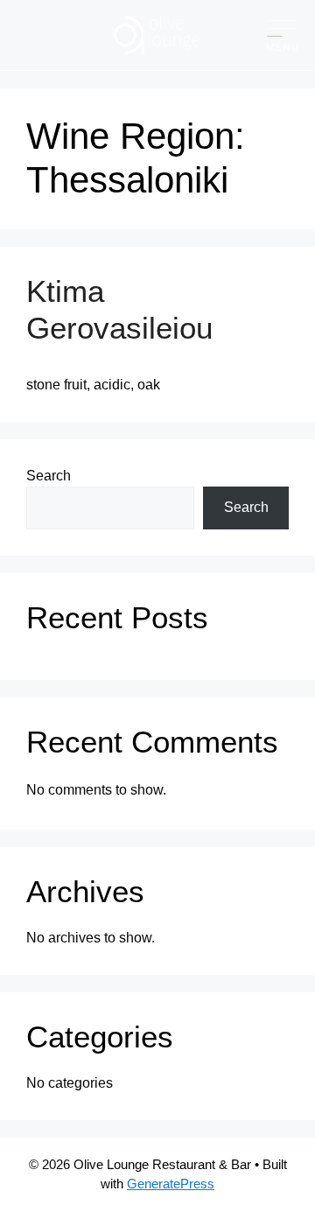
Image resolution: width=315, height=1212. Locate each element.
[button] (282, 35)
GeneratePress (170, 1183)
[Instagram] (52, 35)
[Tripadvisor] (80, 35)
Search (48, 475)
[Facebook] (23, 35)
